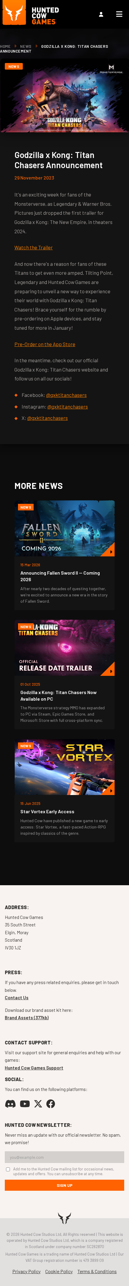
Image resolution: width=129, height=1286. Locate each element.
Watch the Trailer (33, 247)
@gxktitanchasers (66, 395)
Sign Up (65, 1185)
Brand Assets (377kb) (27, 1017)
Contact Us (16, 997)
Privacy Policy (26, 1271)
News (26, 46)
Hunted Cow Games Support (34, 1067)
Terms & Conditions (97, 1271)
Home (5, 46)
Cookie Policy (59, 1271)
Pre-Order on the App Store (44, 344)
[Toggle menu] (119, 14)
